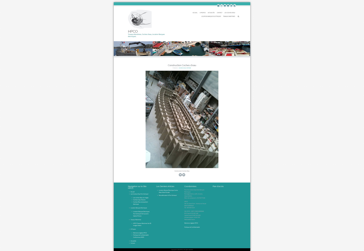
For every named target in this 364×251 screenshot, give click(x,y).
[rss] (234, 6)
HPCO (133, 31)
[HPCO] (140, 19)
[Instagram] (228, 6)
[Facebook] (218, 6)
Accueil (195, 13)
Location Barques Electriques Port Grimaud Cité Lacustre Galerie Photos (141, 214)
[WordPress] (231, 6)
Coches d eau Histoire (185, 68)
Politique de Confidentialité (192, 227)
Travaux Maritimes (229, 16)
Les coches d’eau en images (140, 198)
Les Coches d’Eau (229, 13)
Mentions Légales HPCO (140, 233)
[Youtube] (224, 6)
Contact (219, 13)
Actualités (211, 13)
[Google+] (221, 6)
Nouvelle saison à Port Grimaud (168, 195)
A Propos (203, 13)
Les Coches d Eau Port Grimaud (139, 194)
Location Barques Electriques (211, 16)
